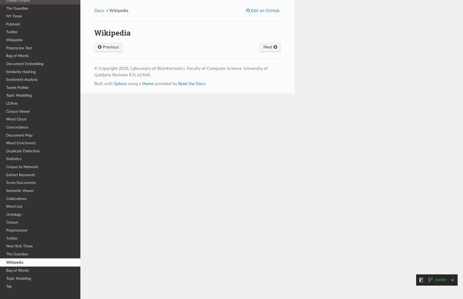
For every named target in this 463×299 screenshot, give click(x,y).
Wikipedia (14, 40)
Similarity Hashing (21, 72)
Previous (110, 47)
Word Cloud (16, 119)
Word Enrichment (21, 143)
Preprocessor (17, 230)
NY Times (14, 16)
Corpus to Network (22, 167)
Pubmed (13, 24)
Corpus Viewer (18, 111)
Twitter (12, 32)
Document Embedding (24, 64)
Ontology (13, 215)
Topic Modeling (18, 279)
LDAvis (12, 103)
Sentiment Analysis (22, 80)
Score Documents (21, 183)
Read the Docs (191, 84)
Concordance (17, 127)
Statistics (13, 159)
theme (148, 84)
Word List (14, 207)
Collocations (16, 199)
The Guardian (17, 8)
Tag (9, 286)
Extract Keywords (20, 175)
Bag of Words (17, 56)
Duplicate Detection (23, 151)
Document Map (19, 135)
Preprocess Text (19, 48)
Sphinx (120, 84)
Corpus (12, 222)
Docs (99, 11)
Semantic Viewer (20, 191)
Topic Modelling (19, 95)
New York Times (19, 246)
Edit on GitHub (264, 11)
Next (268, 47)
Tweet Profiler (17, 88)
